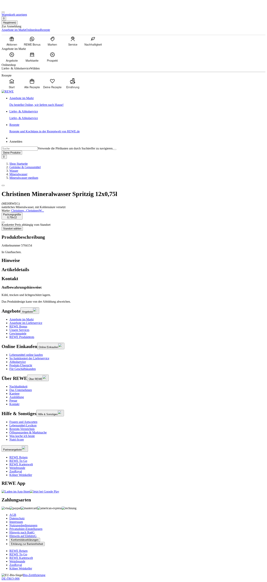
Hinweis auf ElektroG (23, 536)
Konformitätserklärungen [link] (25, 539)
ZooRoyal (15, 471)
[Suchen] (114, 149)
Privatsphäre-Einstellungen (25, 529)
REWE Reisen (18, 457)
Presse (13, 400)
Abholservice (17, 361)
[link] (137, 101)
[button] (3, 185)
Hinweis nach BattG (22, 532)
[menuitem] (12, 41)
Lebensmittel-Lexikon (23, 425)
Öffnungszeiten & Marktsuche (28, 432)
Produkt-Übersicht (20, 365)
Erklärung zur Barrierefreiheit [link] (27, 543)
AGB (12, 514)
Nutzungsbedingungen (23, 525)
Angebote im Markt (21, 319)
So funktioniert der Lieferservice (29, 358)
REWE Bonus (18, 326)
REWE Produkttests (21, 337)
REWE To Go (18, 460)
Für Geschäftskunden (22, 369)
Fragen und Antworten (23, 422)
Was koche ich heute (22, 436)
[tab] (133, 260)
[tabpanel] (133, 291)
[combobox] (20, 149)
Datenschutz (17, 518)
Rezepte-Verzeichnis (22, 429)
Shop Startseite (18, 163)
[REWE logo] (8, 91)
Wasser (13, 170)
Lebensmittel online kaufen (26, 354)
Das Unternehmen (20, 390)
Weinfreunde (17, 468)
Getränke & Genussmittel (25, 167)
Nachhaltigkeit (18, 386)
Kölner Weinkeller (20, 475)
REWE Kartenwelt (21, 464)
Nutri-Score (16, 439)
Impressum (16, 522)
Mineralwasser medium (23, 177)
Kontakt (14, 404)
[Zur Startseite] (15, 7)
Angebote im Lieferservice (25, 323)
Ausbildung (16, 397)
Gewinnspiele (17, 333)
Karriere (14, 393)
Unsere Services (19, 330)
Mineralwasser (18, 174)
